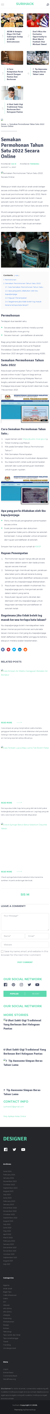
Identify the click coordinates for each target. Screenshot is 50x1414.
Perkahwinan (8, 1322)
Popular (14, 994)
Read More (6, 722)
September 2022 (10, 1218)
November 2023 (10, 1181)
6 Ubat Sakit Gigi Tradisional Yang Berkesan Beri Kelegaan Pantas (24, 1051)
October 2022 (9, 1214)
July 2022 (7, 1224)
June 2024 (7, 1171)
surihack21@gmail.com (13, 1107)
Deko (5, 1298)
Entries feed (8, 1372)
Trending (34, 164)
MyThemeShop (29, 1410)
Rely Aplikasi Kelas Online (14, 1116)
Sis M (13, 164)
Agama (6, 1285)
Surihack (25, 4)
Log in (5, 1369)
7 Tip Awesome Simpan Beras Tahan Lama (21, 1092)
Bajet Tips (7, 1292)
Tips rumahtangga (10, 1338)
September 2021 (10, 1257)
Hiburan (6, 1305)
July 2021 (6, 1264)
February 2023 (9, 1201)
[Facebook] (5, 985)
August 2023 (8, 1191)
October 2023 (9, 1185)
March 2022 (8, 1238)
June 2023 (7, 1198)
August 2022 (8, 1221)
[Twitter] (29, 985)
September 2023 (10, 1188)
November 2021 (9, 1251)
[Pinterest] (13, 985)
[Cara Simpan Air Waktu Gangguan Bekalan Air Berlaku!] (25, 684)
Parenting (7, 1318)
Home (3, 124)
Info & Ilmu (7, 1308)
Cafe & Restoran (10, 1295)
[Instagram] (21, 985)
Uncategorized (9, 1348)
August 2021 (8, 1261)
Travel (5, 1341)
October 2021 (8, 1254)
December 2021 (9, 1247)
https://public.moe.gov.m (35, 439)
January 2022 (8, 1244)
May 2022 (7, 1231)
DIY (4, 1302)
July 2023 (7, 1194)
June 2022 (7, 1228)
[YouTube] (37, 985)
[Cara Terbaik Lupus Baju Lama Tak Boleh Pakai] (25, 759)
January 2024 (8, 1178)
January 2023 (8, 1204)
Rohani (6, 1328)
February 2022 (9, 1241)
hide (16, 275)
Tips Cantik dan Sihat (11, 1335)
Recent (35, 994)
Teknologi (7, 1332)
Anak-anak (7, 1288)
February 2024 (9, 1175)
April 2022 (7, 1234)
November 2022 (10, 1211)
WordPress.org (9, 1379)
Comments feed (10, 1376)
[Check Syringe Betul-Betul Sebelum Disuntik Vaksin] (25, 839)
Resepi (6, 1325)
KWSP (38, 546)
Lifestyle (6, 1315)
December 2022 (10, 1208)
